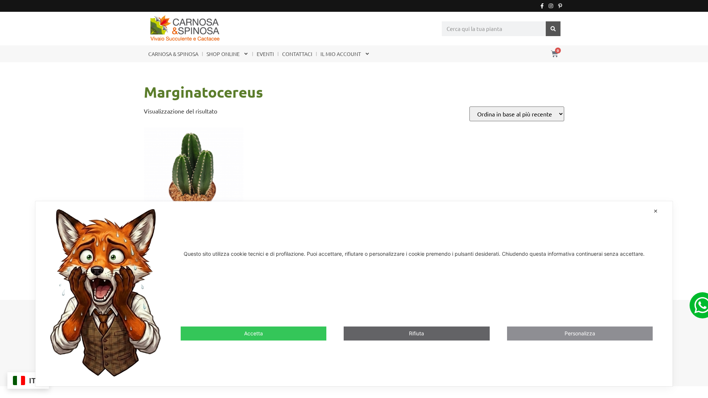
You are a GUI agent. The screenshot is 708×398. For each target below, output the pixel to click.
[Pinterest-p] (560, 6)
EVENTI (265, 53)
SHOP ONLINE (223, 53)
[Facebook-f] (542, 6)
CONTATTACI (297, 53)
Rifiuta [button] (416, 333)
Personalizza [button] (580, 333)
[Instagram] (551, 6)
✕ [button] (655, 211)
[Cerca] (553, 28)
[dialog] (354, 293)
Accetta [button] (253, 333)
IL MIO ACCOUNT (340, 53)
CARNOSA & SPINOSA (173, 53)
